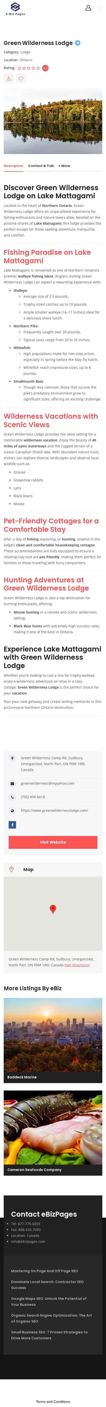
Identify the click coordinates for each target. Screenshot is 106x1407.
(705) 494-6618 (33, 796)
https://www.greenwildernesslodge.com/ (54, 810)
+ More (64, 165)
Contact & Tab (41, 165)
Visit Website (53, 842)
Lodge (25, 52)
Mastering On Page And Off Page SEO (44, 1270)
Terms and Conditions (53, 1402)
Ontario (26, 60)
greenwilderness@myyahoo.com (47, 783)
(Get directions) (77, 965)
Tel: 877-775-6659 (25, 1223)
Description (13, 165)
